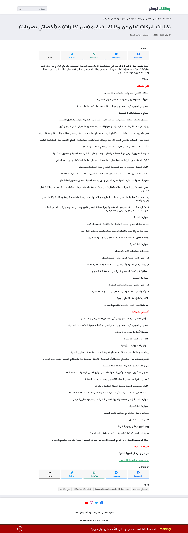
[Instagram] (91, 503)
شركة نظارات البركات (82, 489)
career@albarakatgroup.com (134, 460)
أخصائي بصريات (140, 489)
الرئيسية (167, 18)
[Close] (19, 528)
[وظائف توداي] (159, 9)
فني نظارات (65, 489)
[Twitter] (96, 503)
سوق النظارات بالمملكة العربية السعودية (112, 489)
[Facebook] (102, 503)
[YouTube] (86, 503)
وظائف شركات (135, 35)
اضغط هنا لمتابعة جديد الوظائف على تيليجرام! (123, 529)
